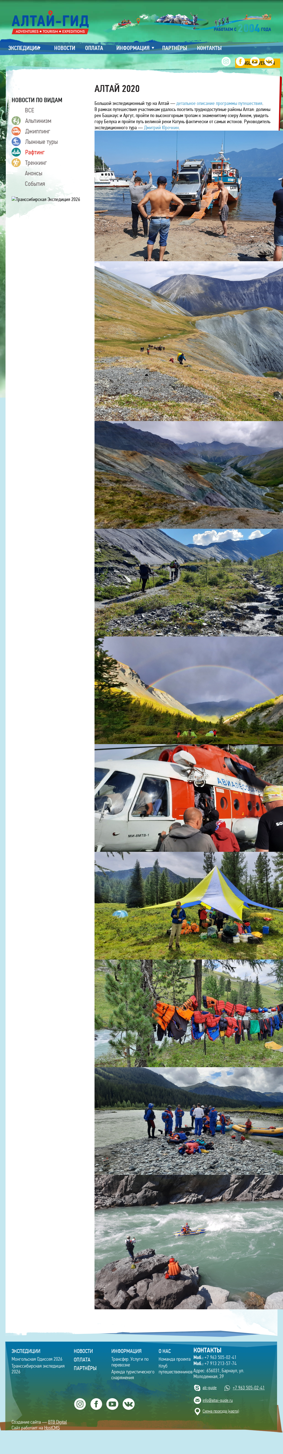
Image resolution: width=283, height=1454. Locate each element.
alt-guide (210, 1387)
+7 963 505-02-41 (215, 1357)
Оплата (82, 1359)
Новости (83, 1351)
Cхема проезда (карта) (221, 1411)
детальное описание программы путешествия (219, 103)
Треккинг (36, 162)
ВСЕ (29, 110)
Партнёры (85, 1368)
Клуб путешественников (176, 1369)
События (35, 183)
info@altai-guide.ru (218, 1400)
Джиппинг (37, 131)
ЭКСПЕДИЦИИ (26, 1351)
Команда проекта (175, 1359)
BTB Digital (57, 1422)
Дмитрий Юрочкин (161, 128)
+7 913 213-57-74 (215, 1363)
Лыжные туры (41, 142)
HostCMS (52, 1428)
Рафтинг (35, 152)
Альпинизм (38, 121)
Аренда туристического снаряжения (132, 1375)
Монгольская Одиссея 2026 (37, 1359)
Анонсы (33, 173)
